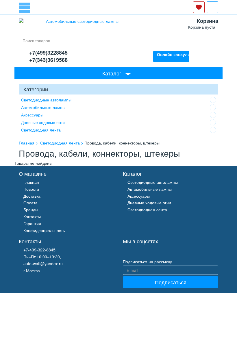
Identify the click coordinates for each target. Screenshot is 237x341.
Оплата (30, 202)
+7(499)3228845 (48, 52)
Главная (31, 182)
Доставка (31, 196)
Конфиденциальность (44, 230)
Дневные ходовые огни (43, 122)
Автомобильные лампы (43, 107)
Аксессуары (32, 115)
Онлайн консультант (173, 54)
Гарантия (32, 223)
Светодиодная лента (41, 130)
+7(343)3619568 (48, 60)
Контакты (32, 216)
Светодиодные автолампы (46, 100)
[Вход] (212, 7)
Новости (31, 189)
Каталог (111, 73)
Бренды (30, 209)
